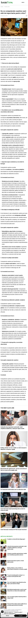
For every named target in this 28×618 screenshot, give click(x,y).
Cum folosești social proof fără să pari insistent (14, 529)
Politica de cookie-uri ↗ (9, 612)
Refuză (7, 615)
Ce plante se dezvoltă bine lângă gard (16, 539)
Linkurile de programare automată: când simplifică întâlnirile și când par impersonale (16, 548)
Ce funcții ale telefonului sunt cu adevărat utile (13, 489)
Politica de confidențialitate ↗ (10, 613)
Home (2, 6)
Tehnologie (7, 6)
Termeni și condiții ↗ (18, 612)
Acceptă (20, 615)
